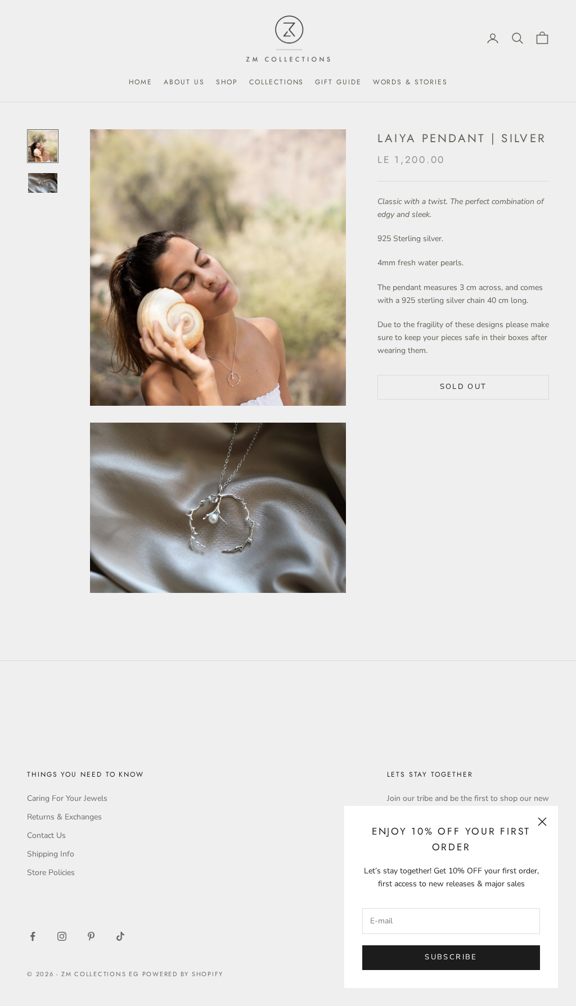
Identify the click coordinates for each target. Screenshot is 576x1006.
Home (141, 82)
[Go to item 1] (42, 146)
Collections (276, 82)
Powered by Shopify (183, 973)
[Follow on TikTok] (120, 936)
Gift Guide (338, 82)
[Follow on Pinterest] (91, 936)
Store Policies (51, 872)
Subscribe (451, 957)
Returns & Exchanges (64, 817)
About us (184, 82)
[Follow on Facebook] (32, 936)
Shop (227, 82)
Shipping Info (50, 854)
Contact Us (46, 835)
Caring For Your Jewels (67, 798)
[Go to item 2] (42, 183)
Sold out (463, 387)
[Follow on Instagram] (62, 936)
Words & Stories (410, 82)
